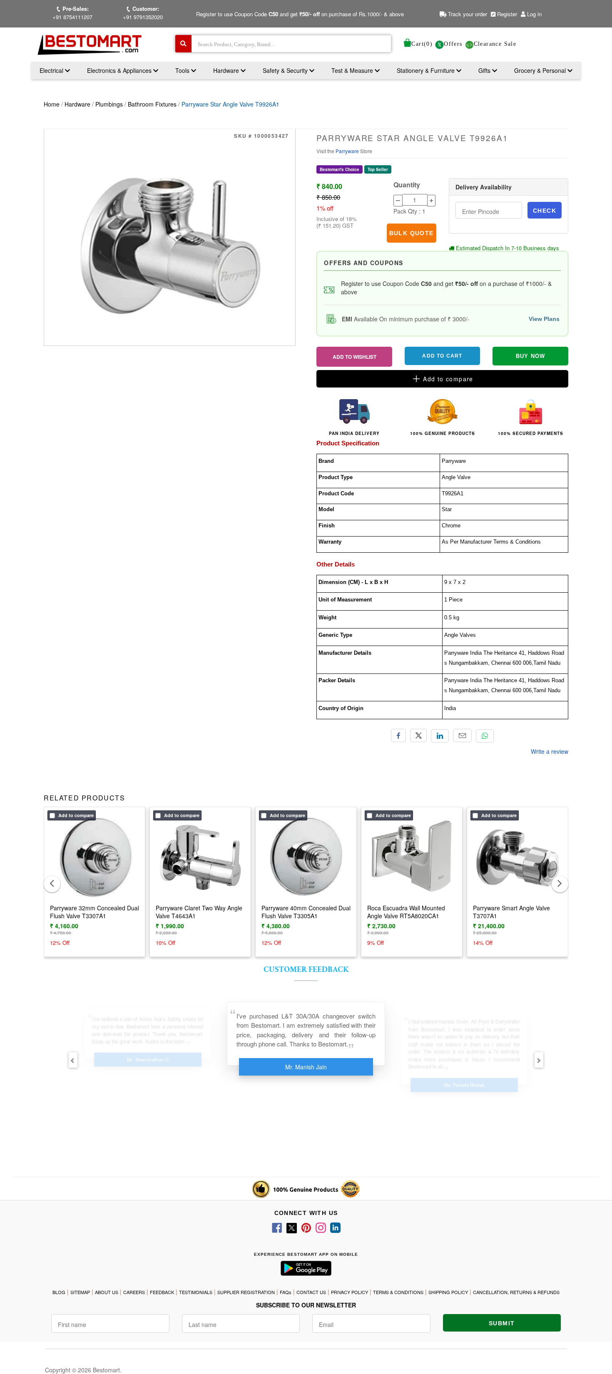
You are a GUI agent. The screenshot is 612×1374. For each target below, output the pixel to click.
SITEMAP (80, 1292)
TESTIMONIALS (195, 1292)
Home (52, 104)
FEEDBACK (162, 1292)
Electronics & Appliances (120, 70)
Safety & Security (286, 70)
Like (398, 735)
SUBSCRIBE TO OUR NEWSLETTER (306, 1305)
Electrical (52, 70)
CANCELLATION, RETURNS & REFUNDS (516, 1292)
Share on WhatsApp (485, 736)
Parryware (348, 150)
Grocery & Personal (540, 70)
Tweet (418, 735)
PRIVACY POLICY (349, 1292)
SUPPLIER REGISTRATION (246, 1292)
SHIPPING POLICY (448, 1292)
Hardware (227, 70)
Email (462, 735)
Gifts (484, 70)
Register (506, 14)
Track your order (466, 14)
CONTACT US (311, 1292)
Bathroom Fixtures (152, 104)
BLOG (58, 1292)
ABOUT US (106, 1292)
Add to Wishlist (354, 356)
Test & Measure (353, 70)
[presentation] (52, 884)
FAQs (285, 1292)
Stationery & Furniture (426, 70)
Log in (534, 14)
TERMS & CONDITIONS (398, 1292)
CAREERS (134, 1292)
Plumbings (109, 104)
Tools (183, 70)
